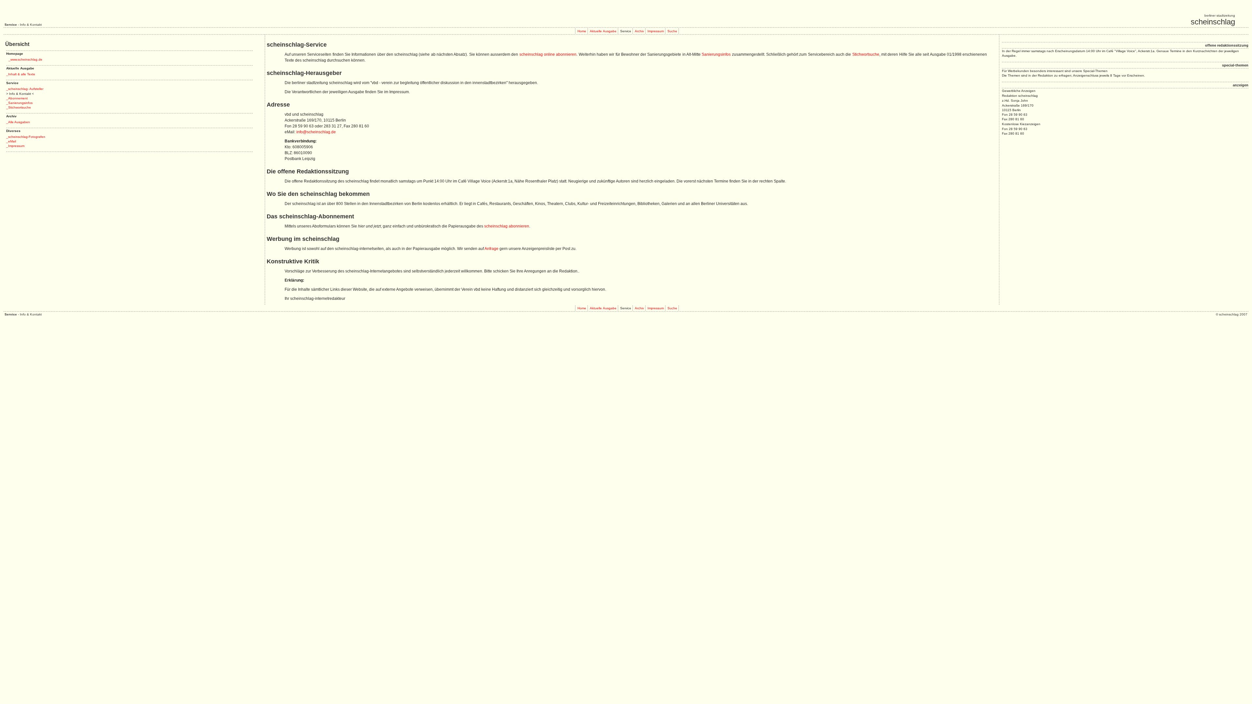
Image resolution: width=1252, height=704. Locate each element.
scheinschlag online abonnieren (548, 54)
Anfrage (491, 248)
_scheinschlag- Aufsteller (24, 89)
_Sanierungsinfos (19, 103)
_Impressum (15, 146)
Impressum (656, 31)
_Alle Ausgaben (18, 122)
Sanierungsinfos (716, 54)
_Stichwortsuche (18, 107)
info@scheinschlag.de (316, 132)
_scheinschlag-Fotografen (25, 137)
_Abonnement (17, 98)
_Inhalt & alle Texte (20, 74)
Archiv (639, 31)
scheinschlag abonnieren (506, 226)
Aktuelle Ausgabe (603, 31)
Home (581, 31)
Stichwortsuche (865, 54)
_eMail (11, 141)
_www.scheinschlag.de (25, 59)
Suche (672, 31)
